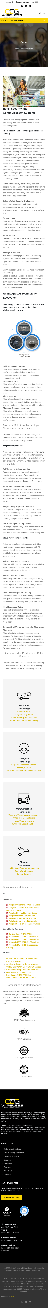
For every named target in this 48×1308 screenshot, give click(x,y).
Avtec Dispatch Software (24, 818)
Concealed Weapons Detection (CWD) (23, 969)
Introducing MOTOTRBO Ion (18, 975)
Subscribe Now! (11, 1197)
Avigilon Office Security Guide (22, 916)
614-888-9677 (37, 2)
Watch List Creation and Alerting (24, 720)
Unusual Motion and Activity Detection (24, 771)
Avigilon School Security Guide (22, 918)
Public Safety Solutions (14, 1153)
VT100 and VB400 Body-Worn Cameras (23, 967)
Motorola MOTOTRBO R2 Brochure (24, 937)
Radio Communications (24, 821)
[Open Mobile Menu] (44, 13)
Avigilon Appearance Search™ (24, 765)
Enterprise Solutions (12, 1149)
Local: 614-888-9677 (10, 1248)
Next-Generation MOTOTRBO (19, 972)
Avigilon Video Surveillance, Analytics (23, 964)
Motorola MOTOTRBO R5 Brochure (24, 939)
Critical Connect (24, 874)
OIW (12, 1296)
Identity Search (24, 768)
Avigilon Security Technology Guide (24, 924)
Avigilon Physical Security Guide (23, 913)
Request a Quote (22, 2)
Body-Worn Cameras (24, 871)
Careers (7, 1174)
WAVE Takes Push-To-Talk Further (21, 978)
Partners (7, 1167)
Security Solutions (12, 1156)
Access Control (24, 711)
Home (17, 49)
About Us (8, 1171)
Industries (24, 49)
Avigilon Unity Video (24, 714)
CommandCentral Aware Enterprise (24, 815)
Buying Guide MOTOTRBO (20, 934)
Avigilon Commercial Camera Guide (24, 905)
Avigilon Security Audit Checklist (23, 921)
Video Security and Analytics (24, 717)
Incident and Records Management (24, 868)
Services (7, 1160)
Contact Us (9, 2)
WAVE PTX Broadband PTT (24, 824)
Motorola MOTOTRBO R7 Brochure (24, 942)
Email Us (5, 1251)
